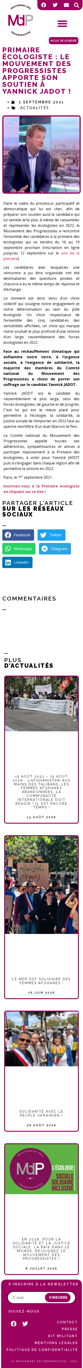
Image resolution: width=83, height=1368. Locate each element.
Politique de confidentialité (42, 1350)
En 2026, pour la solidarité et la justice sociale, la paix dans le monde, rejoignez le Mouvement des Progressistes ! (42, 1248)
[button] (76, 5)
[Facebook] (44, 5)
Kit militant (63, 1336)
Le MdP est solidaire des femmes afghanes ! (41, 981)
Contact (67, 1322)
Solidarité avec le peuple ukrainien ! (41, 1113)
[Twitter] (55, 5)
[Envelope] (66, 5)
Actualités (34, 107)
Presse (70, 1329)
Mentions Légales (56, 1343)
